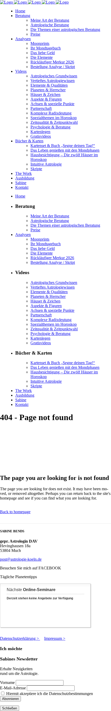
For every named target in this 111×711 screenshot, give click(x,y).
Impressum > (54, 638)
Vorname (7, 682)
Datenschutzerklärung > (20, 638)
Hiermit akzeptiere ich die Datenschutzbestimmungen (49, 693)
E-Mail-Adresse (13, 688)
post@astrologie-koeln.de (21, 559)
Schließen (9, 708)
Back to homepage (15, 512)
